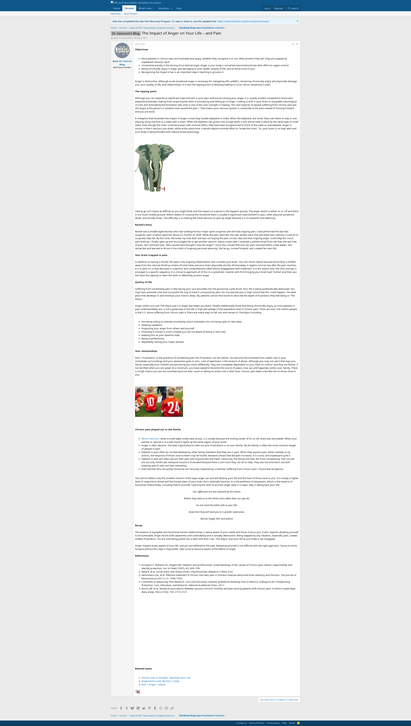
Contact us (241, 723)
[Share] (293, 44)
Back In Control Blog (123, 37)
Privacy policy (273, 723)
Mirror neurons (149, 438)
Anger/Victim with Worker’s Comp (160, 681)
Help (178, 8)
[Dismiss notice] (297, 21)
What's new (145, 8)
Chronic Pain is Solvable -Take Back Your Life (165, 677)
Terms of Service (256, 723)
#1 (297, 44)
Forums (129, 8)
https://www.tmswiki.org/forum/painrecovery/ (243, 21)
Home (116, 8)
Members (163, 8)
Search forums (130, 13)
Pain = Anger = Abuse (153, 684)
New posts (116, 13)
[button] (154, 8)
